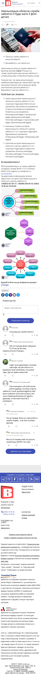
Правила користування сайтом (20, 534)
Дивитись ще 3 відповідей (21, 451)
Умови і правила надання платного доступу (20, 538)
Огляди (24, 518)
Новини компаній (28, 515)
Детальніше (5, 508)
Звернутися (5, 528)
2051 (14, 24)
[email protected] (20, 669)
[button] (3, 3)
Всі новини (31, 3)
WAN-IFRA (4, 561)
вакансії (5, 290)
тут (15, 553)
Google (6, 285)
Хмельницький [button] (17, 4)
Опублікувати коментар (20, 320)
